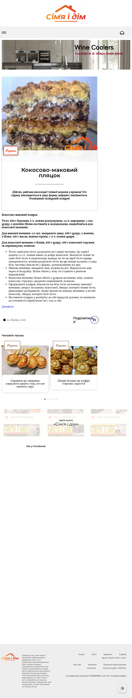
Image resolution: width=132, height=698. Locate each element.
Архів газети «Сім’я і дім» (114, 658)
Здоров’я (107, 654)
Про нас (77, 664)
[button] (95, 320)
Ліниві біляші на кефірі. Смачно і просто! (73, 382)
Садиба (122, 654)
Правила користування (114, 664)
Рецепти (11, 150)
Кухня (82, 654)
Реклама (92, 664)
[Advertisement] (29, 543)
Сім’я (93, 654)
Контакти (91, 668)
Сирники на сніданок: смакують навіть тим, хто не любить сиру (25, 383)
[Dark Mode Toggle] (122, 688)
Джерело (8, 306)
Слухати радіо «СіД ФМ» (114, 668)
